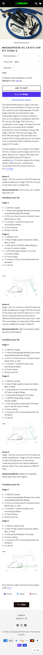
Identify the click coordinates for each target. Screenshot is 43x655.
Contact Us (21, 618)
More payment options (21, 99)
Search (21, 615)
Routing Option (10, 56)
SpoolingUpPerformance (19, 632)
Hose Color (8, 62)
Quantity (7, 68)
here (12, 160)
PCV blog (9, 169)
